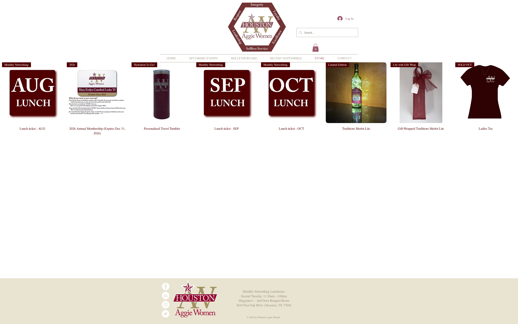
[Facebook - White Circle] (165, 286)
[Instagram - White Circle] (165, 304)
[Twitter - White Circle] (165, 314)
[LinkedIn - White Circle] (165, 295)
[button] (315, 48)
